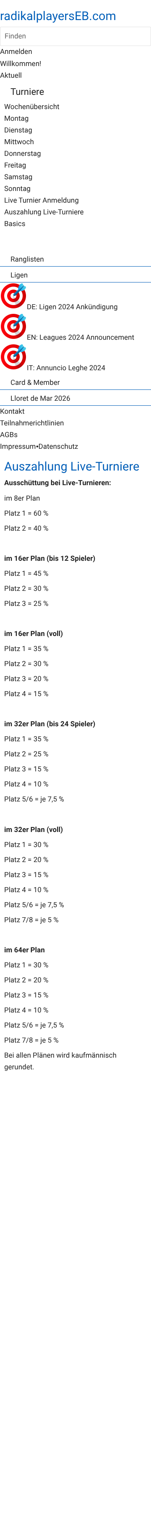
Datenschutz (58, 447)
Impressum (18, 447)
